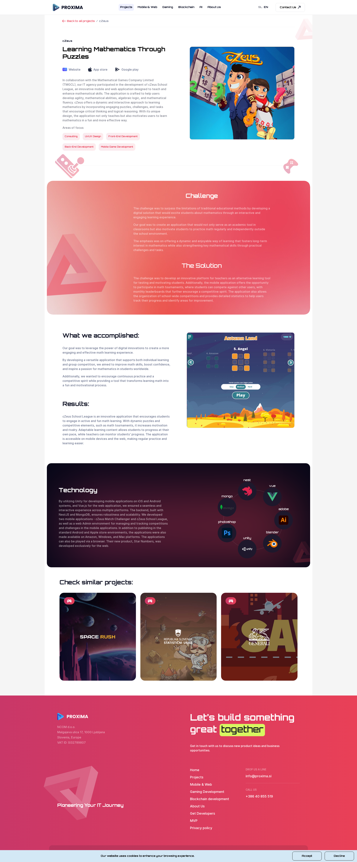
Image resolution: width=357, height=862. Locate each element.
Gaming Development (207, 792)
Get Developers (202, 813)
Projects (126, 7)
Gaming (167, 7)
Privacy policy (201, 828)
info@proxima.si (258, 776)
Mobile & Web (147, 7)
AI (201, 7)
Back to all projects (81, 21)
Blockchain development (209, 799)
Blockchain (186, 7)
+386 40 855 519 (259, 796)
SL (260, 7)
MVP (193, 821)
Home (194, 770)
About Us (214, 7)
